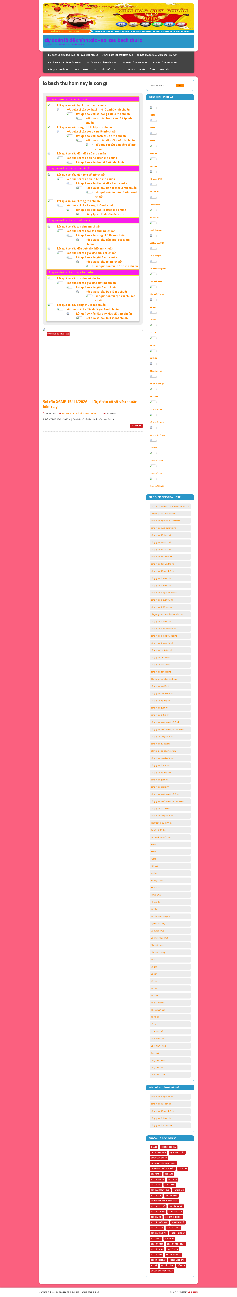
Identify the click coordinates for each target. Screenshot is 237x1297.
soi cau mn (178, 1190)
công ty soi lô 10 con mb (161, 607)
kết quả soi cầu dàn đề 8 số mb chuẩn (81, 153)
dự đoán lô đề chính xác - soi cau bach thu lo (81, 413)
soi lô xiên (172, 1249)
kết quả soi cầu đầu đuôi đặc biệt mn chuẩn (85, 248)
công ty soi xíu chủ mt (160, 744)
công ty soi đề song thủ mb (162, 571)
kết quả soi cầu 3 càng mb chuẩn (78, 201)
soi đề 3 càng (167, 1266)
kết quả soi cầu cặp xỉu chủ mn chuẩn (91, 231)
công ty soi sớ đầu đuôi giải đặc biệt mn (168, 801)
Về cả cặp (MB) (156, 256)
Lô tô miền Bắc (156, 409)
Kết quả (106, 69)
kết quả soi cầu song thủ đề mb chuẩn (91, 131)
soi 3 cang (156, 1174)
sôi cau (181, 1266)
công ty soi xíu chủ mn (160, 808)
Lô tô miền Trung (157, 435)
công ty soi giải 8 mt (159, 708)
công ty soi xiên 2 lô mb (161, 657)
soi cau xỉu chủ (158, 1206)
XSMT (95, 69)
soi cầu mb (156, 1217)
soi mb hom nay (173, 1255)
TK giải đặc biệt (156, 371)
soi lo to (169, 1239)
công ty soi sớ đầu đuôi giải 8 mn (165, 794)
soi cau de (156, 1185)
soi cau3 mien (157, 1179)
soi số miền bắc (177, 1260)
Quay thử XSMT (156, 473)
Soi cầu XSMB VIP (158, 1233)
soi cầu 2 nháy (176, 1206)
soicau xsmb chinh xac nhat (164, 1201)
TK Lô (142, 69)
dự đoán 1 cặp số (159, 1158)
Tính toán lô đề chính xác (134, 62)
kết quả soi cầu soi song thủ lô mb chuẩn (103, 114)
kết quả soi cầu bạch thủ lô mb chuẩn (81, 105)
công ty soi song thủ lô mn (162, 816)
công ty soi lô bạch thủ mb (162, 600)
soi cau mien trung (160, 1190)
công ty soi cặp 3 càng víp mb (163, 528)
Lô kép (153, 332)
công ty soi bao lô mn (160, 787)
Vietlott (119, 69)
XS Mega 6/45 (156, 179)
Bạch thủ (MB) (156, 230)
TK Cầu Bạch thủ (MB (160, 916)
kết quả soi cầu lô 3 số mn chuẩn (116, 266)
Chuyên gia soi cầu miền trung (64, 62)
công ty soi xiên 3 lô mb (161, 664)
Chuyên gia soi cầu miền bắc (117, 55)
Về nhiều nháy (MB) (158, 268)
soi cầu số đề (178, 1222)
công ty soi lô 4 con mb (161, 578)
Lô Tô (152, 69)
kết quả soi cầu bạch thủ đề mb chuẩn (101, 136)
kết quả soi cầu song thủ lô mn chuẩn (100, 235)
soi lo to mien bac (175, 1244)
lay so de (183, 1169)
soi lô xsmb (156, 1255)
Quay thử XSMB (156, 460)
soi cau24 (172, 1179)
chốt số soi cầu (168, 1147)
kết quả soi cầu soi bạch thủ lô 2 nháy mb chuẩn (98, 109)
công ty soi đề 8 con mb (161, 549)
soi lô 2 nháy (157, 1249)
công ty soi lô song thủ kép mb (164, 636)
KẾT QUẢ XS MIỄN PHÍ (58, 69)
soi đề (154, 1266)
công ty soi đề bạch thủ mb (162, 564)
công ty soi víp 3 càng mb (162, 650)
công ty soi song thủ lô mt (162, 736)
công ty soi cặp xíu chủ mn (162, 758)
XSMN (85, 69)
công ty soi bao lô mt (160, 686)
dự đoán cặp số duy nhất (162, 1169)
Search (180, 85)
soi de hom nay (177, 1233)
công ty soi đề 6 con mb (161, 542)
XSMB (76, 69)
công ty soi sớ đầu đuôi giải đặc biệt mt (168, 729)
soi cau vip (156, 1195)
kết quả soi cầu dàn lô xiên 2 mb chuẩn (101, 183)
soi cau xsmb (171, 1195)
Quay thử (164, 69)
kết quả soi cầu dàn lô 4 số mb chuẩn (100, 162)
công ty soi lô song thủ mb (162, 643)
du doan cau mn (158, 1153)
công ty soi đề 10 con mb (161, 557)
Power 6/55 (155, 204)
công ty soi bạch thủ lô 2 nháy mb (165, 521)
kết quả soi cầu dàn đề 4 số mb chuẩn (110, 140)
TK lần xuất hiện (157, 384)
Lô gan (153, 307)
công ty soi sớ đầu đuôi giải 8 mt (165, 722)
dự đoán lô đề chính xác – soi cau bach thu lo (73, 55)
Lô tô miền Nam (156, 422)
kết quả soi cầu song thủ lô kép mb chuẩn (84, 127)
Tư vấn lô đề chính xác (165, 62)
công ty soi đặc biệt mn (161, 772)
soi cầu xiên (157, 1228)
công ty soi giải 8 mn (160, 780)
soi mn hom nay (158, 1260)
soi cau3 (169, 1174)
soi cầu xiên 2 (173, 1228)
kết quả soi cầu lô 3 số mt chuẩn (107, 318)
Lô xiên (153, 320)
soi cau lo (170, 1185)
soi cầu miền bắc (173, 1217)
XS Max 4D (154, 192)
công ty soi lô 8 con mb (161, 585)
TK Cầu (131, 69)
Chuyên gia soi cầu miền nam (100, 62)
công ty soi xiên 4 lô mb (161, 672)
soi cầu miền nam (159, 1222)
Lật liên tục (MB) (157, 243)
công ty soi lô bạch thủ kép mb (164, 593)
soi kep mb (156, 1239)
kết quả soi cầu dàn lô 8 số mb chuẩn (91, 179)
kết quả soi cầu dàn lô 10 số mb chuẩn (101, 209)
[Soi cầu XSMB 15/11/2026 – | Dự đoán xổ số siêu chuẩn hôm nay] (93, 394)
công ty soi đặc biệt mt (160, 700)
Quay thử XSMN (157, 486)
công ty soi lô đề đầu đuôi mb (105, 214)
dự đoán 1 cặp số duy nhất (163, 1163)
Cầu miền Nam (156, 281)
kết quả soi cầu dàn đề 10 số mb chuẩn (92, 158)
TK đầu (153, 345)
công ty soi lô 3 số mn (160, 765)
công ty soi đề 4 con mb (161, 535)
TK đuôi (153, 358)
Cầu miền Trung (157, 294)
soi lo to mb (157, 1244)
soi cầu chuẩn (158, 1212)
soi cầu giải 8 (175, 1212)
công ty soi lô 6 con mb (161, 621)
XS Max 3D (154, 217)
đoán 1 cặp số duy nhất (162, 1271)
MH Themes (193, 1292)
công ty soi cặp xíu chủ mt (162, 693)
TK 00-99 (154, 396)
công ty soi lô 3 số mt (160, 715)
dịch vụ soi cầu (177, 1153)
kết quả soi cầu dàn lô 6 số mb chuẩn (81, 174)
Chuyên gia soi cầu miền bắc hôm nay (157, 55)
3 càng (154, 1147)
